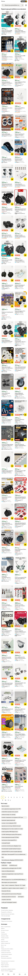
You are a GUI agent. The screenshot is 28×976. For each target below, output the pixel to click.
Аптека (2, 939)
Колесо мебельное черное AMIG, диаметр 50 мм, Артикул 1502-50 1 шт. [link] (7, 286)
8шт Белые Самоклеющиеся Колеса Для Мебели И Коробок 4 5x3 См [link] (7, 56)
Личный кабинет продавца (7, 910)
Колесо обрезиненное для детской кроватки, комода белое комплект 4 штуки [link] (7, 709)
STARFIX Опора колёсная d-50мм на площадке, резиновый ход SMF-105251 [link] (7, 471)
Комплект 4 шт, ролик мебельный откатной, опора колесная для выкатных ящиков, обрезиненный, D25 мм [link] (7, 658)
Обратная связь (4, 962)
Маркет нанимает (5, 964)
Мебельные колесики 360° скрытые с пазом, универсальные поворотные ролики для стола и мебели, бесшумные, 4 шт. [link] (7, 236)
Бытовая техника (5, 930)
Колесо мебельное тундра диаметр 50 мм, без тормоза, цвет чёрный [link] (7, 787)
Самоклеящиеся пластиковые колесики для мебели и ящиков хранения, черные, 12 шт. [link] (20, 185)
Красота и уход (4, 941)
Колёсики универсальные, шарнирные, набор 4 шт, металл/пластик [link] (7, 445)
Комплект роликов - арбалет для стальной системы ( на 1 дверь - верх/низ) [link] (19, 605)
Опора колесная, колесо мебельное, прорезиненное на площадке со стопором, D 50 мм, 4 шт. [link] (7, 108)
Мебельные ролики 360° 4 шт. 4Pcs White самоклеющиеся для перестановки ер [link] (20, 471)
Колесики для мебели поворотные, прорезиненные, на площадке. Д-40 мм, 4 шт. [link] (7, 498)
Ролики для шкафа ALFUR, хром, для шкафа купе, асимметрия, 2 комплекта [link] (20, 578)
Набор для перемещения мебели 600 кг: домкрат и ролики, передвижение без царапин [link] (20, 498)
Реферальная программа (6, 921)
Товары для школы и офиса (7, 948)
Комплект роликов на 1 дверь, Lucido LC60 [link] (20, 286)
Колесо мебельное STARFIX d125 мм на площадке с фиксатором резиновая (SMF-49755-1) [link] (20, 394)
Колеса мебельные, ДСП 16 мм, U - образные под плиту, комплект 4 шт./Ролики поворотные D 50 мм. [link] (7, 209)
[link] (5, 806)
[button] (26, 5)
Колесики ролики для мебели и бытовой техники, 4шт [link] (19, 134)
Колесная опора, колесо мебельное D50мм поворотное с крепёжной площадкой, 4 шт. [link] (20, 311)
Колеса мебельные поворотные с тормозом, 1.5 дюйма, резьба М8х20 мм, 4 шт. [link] (20, 31)
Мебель (2, 928)
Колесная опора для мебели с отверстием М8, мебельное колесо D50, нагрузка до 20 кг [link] (7, 734)
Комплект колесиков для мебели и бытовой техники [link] (7, 761)
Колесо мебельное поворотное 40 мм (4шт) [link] (7, 341)
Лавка (8, 974)
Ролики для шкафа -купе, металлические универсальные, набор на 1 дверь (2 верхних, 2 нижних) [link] (20, 683)
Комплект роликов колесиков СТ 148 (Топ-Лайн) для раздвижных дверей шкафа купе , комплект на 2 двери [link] (7, 605)
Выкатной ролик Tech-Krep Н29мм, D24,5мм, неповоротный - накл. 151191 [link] (6, 159)
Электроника (4, 934)
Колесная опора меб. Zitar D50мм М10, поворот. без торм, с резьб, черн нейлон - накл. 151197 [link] (20, 209)
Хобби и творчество (5, 943)
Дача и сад (3, 945)
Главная (3, 974)
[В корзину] (12, 25)
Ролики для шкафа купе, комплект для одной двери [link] (7, 420)
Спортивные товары (5, 950)
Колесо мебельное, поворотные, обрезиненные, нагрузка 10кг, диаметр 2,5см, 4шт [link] (20, 787)
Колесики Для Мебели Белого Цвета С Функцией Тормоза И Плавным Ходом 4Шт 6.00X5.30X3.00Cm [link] (20, 108)
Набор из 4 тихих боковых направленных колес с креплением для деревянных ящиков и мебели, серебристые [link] (20, 236)
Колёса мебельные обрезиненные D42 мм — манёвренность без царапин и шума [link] (7, 134)
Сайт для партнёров (5, 915)
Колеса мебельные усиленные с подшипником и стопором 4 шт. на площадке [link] (7, 394)
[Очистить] (22, 5)
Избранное (14, 974)
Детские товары (4, 956)
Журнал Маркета (5, 966)
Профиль (25, 974)
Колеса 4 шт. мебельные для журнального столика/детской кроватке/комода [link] (20, 709)
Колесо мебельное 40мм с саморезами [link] (20, 550)
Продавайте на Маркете (6, 912)
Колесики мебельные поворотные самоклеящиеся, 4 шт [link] (19, 420)
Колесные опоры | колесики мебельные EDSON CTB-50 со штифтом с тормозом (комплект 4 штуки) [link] (19, 260)
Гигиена (3, 932)
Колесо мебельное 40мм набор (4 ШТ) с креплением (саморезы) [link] (20, 82)
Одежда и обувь (4, 935)
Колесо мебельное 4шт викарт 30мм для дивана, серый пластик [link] (20, 658)
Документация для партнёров (7, 914)
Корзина (19, 974)
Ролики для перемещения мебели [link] (7, 313)
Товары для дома (5, 937)
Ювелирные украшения (6, 958)
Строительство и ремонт (6, 954)
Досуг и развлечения (5, 926)
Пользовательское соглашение (7, 961)
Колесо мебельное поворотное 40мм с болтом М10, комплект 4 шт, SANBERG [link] (7, 550)
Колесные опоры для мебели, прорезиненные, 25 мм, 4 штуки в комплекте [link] (20, 445)
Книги (2, 947)
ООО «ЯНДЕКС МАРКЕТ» (10, 969)
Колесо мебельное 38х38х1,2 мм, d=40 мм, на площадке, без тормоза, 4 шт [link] (7, 524)
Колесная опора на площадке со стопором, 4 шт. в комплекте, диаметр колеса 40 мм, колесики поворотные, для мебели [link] (7, 82)
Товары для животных (6, 952)
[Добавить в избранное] (12, 12)
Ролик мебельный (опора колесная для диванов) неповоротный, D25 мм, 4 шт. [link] (20, 367)
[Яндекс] (11, 971)
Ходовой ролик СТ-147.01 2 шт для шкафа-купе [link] (20, 761)
